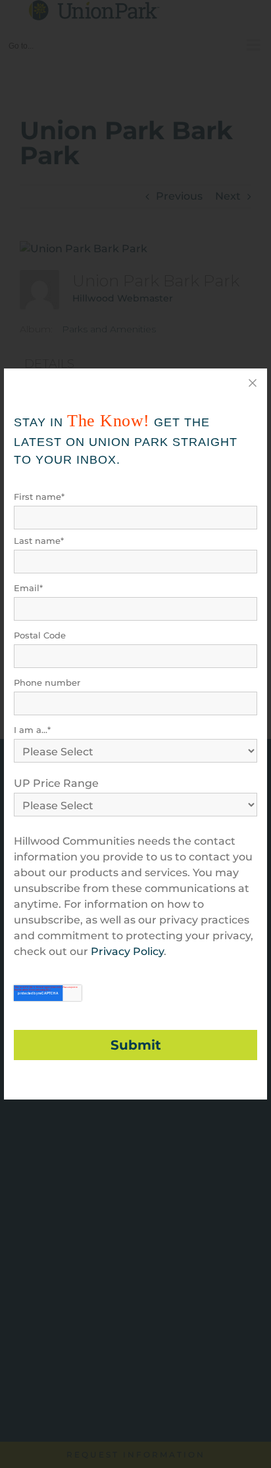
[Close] (252, 382)
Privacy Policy (127, 951)
